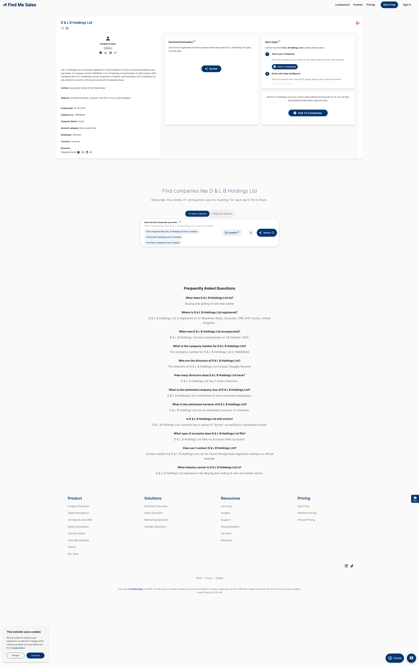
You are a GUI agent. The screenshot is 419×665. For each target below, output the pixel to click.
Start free (303, 506)
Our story (226, 506)
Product (358, 4)
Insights (225, 512)
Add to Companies (286, 66)
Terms (199, 578)
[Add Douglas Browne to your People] (78, 152)
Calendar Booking (78, 540)
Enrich (213, 68)
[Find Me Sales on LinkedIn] (346, 566)
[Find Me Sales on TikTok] (352, 565)
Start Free (389, 4)
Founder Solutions (155, 526)
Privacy (208, 578)
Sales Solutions (153, 512)
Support (226, 519)
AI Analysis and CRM (80, 519)
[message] (411, 658)
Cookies (219, 578)
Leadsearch (342, 4)
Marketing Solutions (156, 519)
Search (267, 232)
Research (226, 540)
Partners (226, 533)
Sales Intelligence (78, 512)
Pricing (370, 4)
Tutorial (397, 658)
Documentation (230, 526)
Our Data (73, 553)
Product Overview (78, 506)
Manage (15, 655)
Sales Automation (78, 526)
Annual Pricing (306, 519)
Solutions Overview (155, 506)
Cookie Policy (18, 648)
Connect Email (76, 533)
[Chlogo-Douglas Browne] (115, 52)
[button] (171, 231)
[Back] (358, 23)
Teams (72, 546)
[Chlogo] (67, 28)
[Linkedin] (111, 53)
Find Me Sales (136, 589)
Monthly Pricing (307, 512)
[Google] (62, 28)
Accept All (35, 655)
